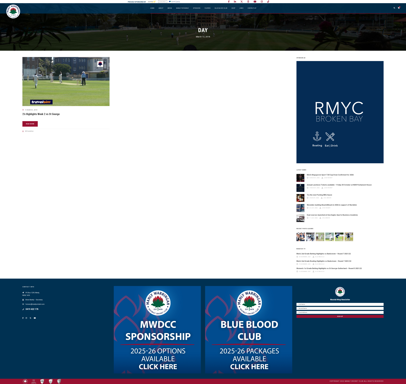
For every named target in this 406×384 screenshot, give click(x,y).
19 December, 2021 (305, 264)
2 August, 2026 (314, 198)
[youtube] (255, 1)
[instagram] (262, 1)
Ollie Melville (319, 256)
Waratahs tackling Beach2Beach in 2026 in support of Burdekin (332, 205)
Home (152, 8)
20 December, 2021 (305, 256)
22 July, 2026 (313, 208)
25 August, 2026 (314, 178)
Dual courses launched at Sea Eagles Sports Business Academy (332, 215)
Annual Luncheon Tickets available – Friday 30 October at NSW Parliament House (339, 185)
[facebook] (229, 1)
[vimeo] (248, 1)
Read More (30, 124)
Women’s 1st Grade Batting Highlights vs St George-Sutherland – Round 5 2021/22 (329, 268)
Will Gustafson (29, 131)
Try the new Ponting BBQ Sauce (319, 195)
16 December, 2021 (305, 271)
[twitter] (241, 1)
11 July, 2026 (313, 218)
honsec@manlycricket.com (35, 304)
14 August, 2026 (314, 188)
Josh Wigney (328, 178)
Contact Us (252, 8)
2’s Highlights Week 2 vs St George (41, 114)
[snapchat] (268, 1)
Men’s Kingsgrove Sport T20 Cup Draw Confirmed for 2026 (330, 175)
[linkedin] (235, 1)
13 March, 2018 (31, 110)
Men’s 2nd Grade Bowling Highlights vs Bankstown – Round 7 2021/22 (323, 261)
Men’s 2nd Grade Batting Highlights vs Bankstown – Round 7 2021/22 (323, 254)
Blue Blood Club (221, 8)
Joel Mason (327, 198)
